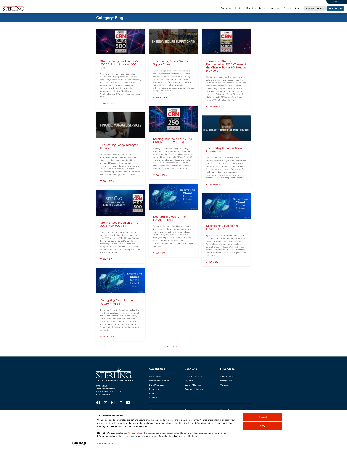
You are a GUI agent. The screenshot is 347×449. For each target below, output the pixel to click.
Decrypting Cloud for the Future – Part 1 (116, 301)
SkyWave (189, 380)
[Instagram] (113, 402)
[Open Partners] (292, 8)
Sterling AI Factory (193, 385)
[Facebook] (98, 402)
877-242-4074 (103, 394)
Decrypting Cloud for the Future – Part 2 (222, 227)
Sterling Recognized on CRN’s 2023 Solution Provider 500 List (119, 64)
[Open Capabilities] (232, 8)
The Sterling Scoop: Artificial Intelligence (224, 149)
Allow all (262, 417)
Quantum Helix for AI (194, 389)
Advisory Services (228, 376)
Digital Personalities (193, 376)
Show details (103, 443)
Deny (262, 426)
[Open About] (301, 8)
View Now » (107, 103)
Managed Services (228, 380)
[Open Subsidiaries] (343, 1)
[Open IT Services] (257, 8)
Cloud (152, 393)
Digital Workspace (157, 385)
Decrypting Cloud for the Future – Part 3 (169, 218)
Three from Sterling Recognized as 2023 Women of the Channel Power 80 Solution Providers (226, 66)
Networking (154, 389)
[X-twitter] (106, 402)
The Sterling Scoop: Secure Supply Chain (170, 62)
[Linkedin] (121, 402)
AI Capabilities (155, 376)
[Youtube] (128, 402)
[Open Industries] (269, 8)
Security (153, 397)
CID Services (225, 385)
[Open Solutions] (244, 8)
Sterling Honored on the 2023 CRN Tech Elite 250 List (172, 140)
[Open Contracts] (281, 8)
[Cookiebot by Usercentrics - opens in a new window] (79, 444)
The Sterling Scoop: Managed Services (119, 146)
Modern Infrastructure (159, 380)
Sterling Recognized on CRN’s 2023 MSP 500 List (119, 224)
